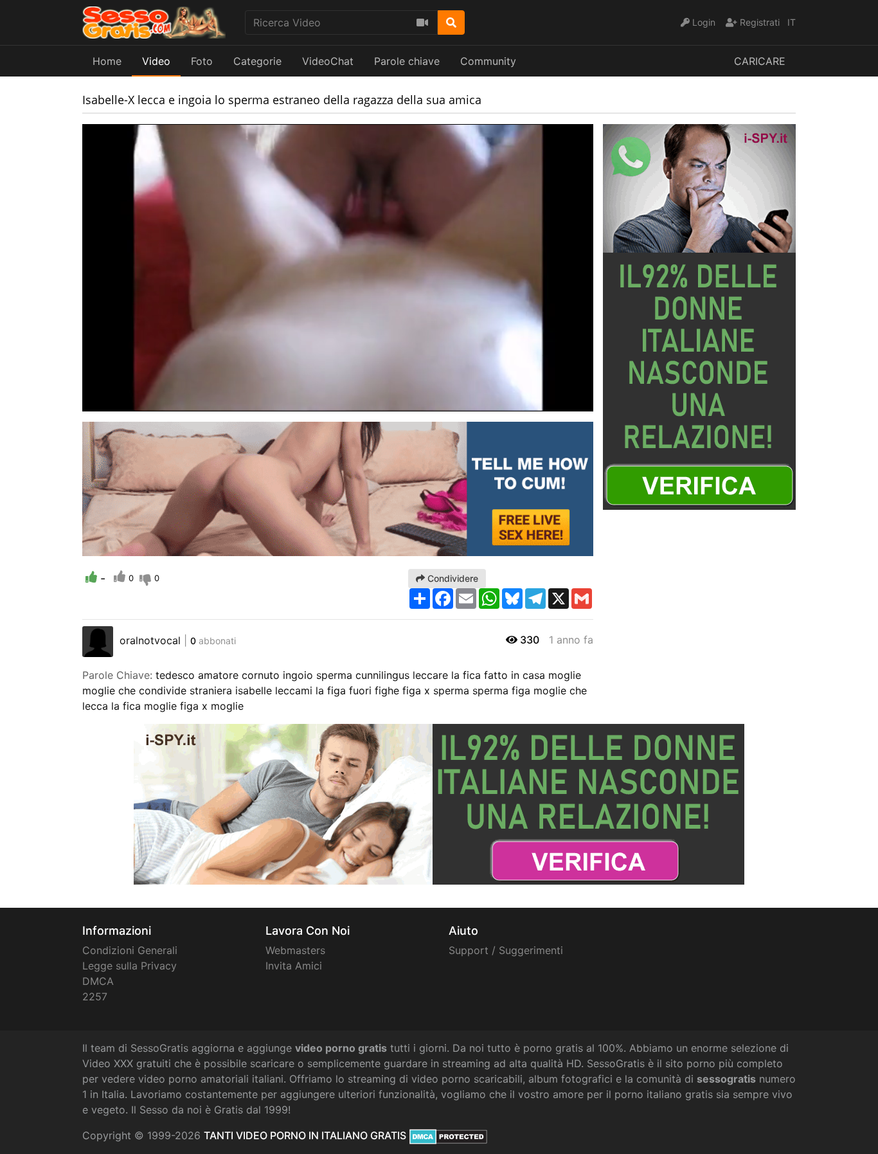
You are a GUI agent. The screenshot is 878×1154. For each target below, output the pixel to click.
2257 (94, 996)
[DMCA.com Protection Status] (448, 1135)
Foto (202, 61)
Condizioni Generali (129, 950)
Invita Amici (293, 965)
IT (791, 22)
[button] (117, 401)
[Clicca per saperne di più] (699, 315)
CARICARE (759, 61)
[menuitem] (553, 401)
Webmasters (295, 950)
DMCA (98, 981)
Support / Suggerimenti (506, 950)
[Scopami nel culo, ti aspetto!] (337, 488)
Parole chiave (407, 61)
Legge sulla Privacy (129, 965)
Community (488, 61)
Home (107, 61)
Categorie (257, 61)
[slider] (118, 401)
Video (156, 61)
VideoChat (328, 61)
